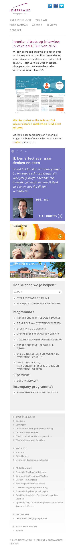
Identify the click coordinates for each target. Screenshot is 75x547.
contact (17, 142)
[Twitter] (61, 6)
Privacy (14, 543)
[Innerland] (20, 10)
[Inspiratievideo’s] (37, 251)
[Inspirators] (37, 270)
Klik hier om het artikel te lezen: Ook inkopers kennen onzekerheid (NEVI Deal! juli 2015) (37, 124)
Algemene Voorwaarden (48, 540)
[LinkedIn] (50, 6)
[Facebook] (56, 6)
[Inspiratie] (37, 232)
